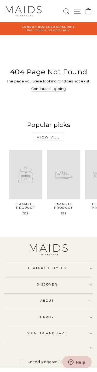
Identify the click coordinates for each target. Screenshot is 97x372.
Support (47, 317)
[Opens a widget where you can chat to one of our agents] (77, 362)
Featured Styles (47, 268)
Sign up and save (47, 333)
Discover (47, 284)
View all (48, 137)
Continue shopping (48, 89)
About (47, 301)
